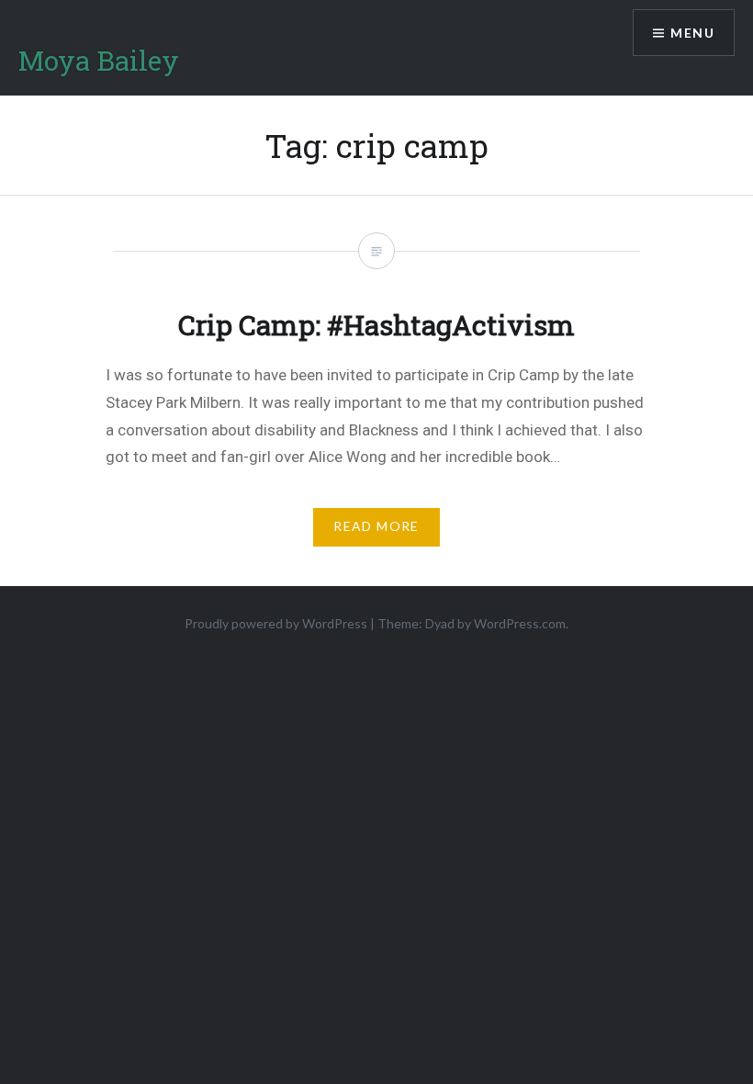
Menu (692, 32)
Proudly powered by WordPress (276, 623)
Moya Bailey (98, 60)
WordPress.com (520, 623)
